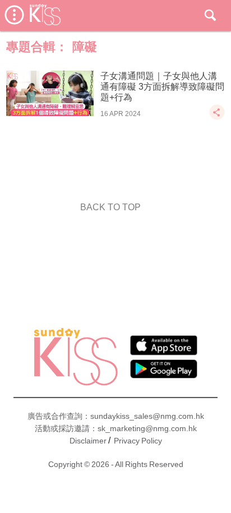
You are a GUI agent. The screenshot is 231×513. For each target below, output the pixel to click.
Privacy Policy (138, 440)
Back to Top (110, 207)
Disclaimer (88, 440)
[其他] (217, 117)
